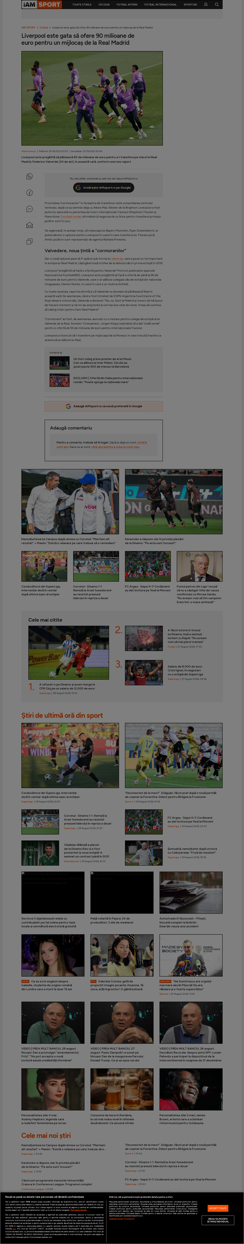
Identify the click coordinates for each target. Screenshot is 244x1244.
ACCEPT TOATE (218, 1208)
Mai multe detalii (78, 1210)
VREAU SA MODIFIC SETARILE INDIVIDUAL (218, 1220)
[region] (122, 1218)
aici (14, 1228)
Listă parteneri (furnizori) (121, 1219)
